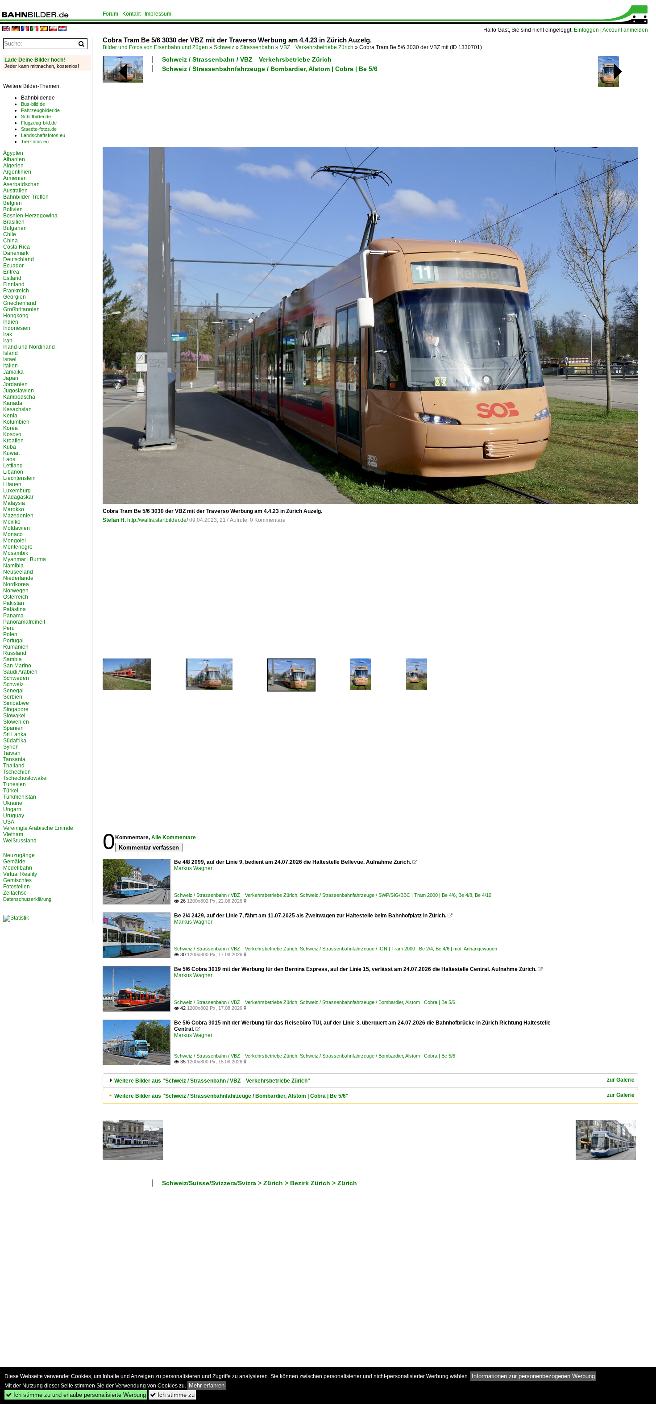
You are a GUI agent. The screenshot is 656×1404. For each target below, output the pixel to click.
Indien (10, 322)
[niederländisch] (62, 29)
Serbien (12, 697)
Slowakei (14, 715)
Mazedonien (18, 515)
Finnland (14, 284)
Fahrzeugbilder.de (40, 110)
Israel (10, 359)
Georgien (14, 297)
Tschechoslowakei (25, 778)
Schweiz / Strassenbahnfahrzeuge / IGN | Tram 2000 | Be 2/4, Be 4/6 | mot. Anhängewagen (398, 948)
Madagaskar (18, 497)
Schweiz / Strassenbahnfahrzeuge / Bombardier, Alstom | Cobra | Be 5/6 (270, 68)
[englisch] (6, 29)
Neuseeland (18, 572)
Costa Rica (16, 247)
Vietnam (13, 834)
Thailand (14, 765)
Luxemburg (17, 490)
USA (8, 822)
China (10, 240)
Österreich (15, 597)
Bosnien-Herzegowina (30, 215)
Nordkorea (16, 584)
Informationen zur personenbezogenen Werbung (533, 1376)
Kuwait (11, 453)
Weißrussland (20, 840)
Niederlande (18, 578)
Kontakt (131, 14)
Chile (9, 234)
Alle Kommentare (173, 837)
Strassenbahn (257, 47)
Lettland (13, 465)
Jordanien (15, 384)
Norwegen (16, 590)
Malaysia (14, 503)
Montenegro (18, 547)
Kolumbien (16, 422)
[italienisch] (34, 29)
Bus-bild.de (33, 104)
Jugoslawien (18, 390)
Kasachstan (17, 409)
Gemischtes (17, 880)
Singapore (16, 709)
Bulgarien (15, 228)
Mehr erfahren (206, 1385)
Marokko (13, 509)
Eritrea (11, 272)
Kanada (12, 403)
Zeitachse (15, 893)
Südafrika (14, 740)
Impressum (158, 14)
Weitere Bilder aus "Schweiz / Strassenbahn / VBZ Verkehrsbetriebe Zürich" (212, 1081)
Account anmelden (625, 30)
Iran (7, 340)
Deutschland (18, 259)
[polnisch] (53, 29)
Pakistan (13, 603)
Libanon (13, 472)
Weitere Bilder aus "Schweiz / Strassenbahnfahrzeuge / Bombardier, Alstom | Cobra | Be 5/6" (231, 1096)
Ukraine (12, 803)
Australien (15, 190)
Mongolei (14, 540)
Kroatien (13, 440)
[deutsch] (16, 29)
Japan (10, 378)
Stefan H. (114, 520)
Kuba (9, 447)
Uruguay (13, 815)
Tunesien (14, 784)
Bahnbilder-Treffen (26, 197)
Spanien (13, 728)
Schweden (16, 678)
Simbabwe (16, 703)
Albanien (14, 159)
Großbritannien (21, 309)
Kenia (10, 415)
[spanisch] (44, 29)
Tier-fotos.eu (35, 141)
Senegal (13, 690)
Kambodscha (19, 397)
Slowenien (16, 722)
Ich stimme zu (172, 1395)
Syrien (11, 747)
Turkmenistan (19, 797)
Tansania (14, 759)
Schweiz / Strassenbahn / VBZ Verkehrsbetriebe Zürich (247, 59)
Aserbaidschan (21, 184)
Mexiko (12, 522)
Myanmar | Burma (24, 559)
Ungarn (12, 809)
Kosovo (12, 434)
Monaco (13, 534)
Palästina (14, 609)
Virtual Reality (20, 874)
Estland (12, 278)
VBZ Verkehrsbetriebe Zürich (316, 47)
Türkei (10, 790)
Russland (14, 653)
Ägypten (13, 153)
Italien (10, 365)
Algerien (13, 165)
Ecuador (13, 265)
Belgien (12, 203)
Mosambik (15, 553)
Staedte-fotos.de (39, 129)
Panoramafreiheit (24, 622)
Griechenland (19, 303)
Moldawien (16, 528)
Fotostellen (16, 886)
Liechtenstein (19, 478)
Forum (110, 14)
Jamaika (13, 372)
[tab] (370, 1080)
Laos (9, 459)
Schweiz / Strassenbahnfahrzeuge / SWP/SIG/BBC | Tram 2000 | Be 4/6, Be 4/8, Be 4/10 (395, 895)
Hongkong (16, 315)
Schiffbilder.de (36, 116)
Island (10, 353)
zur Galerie (621, 1080)
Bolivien (13, 209)
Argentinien (17, 172)
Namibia (13, 565)
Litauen (12, 484)
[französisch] (25, 29)
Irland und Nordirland (29, 347)
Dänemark (16, 253)
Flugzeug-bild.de (39, 122)
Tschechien (17, 772)
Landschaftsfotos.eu (43, 135)
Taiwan (12, 753)
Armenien (15, 178)
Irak (7, 334)
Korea (10, 428)
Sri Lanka (14, 734)
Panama (13, 615)
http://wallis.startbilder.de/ (157, 520)
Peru (9, 628)
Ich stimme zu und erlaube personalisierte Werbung (76, 1395)
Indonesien (16, 328)
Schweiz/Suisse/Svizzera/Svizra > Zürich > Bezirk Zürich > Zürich (259, 1183)
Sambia (12, 659)
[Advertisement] (331, 108)
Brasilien (14, 222)
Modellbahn (17, 868)
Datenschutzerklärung (27, 899)
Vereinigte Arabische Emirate (38, 828)
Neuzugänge (19, 855)
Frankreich (16, 290)
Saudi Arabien (20, 672)
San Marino (17, 665)
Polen (10, 634)
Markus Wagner (193, 868)
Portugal (13, 640)
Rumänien (16, 647)
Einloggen (586, 30)
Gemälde (14, 861)
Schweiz (224, 47)
